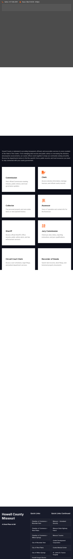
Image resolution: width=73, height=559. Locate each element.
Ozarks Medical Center (60, 548)
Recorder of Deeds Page (50, 269)
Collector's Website (12, 215)
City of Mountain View (39, 543)
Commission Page (12, 190)
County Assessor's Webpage (51, 215)
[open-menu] (68, 7)
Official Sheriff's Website (14, 243)
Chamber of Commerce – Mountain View (40, 522)
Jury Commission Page (49, 241)
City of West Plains (38, 548)
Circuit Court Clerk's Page (14, 269)
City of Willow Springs (38, 553)
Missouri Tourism (58, 536)
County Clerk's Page (49, 187)
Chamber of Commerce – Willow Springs (40, 537)
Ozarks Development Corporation (59, 542)
